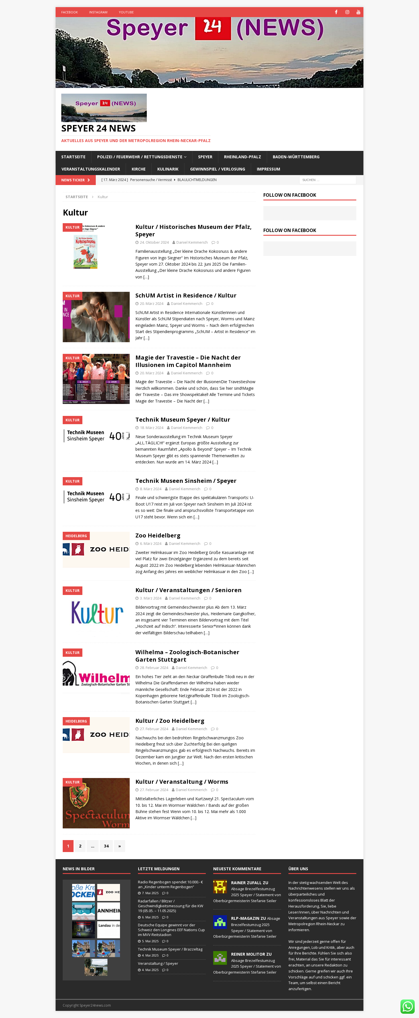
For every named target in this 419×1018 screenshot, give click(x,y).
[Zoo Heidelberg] (108, 892)
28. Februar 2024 (154, 667)
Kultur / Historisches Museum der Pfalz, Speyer (193, 230)
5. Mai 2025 (150, 941)
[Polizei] (83, 948)
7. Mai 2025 (150, 893)
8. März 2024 (150, 488)
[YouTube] (358, 12)
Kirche (139, 169)
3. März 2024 (150, 598)
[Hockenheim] (83, 892)
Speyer (205, 156)
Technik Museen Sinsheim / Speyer (186, 481)
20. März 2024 (151, 303)
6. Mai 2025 (150, 917)
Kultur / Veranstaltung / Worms (181, 781)
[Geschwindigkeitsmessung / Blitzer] (96, 967)
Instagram (98, 12)
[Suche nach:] (327, 179)
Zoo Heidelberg (157, 535)
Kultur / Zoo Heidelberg (169, 720)
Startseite (73, 156)
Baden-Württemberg (296, 156)
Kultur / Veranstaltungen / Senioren (188, 590)
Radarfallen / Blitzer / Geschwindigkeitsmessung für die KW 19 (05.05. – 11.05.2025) (170, 905)
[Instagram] (347, 12)
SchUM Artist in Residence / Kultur (186, 295)
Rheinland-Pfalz (242, 156)
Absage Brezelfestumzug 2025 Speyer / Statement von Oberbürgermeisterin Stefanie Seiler (247, 894)
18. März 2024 (151, 427)
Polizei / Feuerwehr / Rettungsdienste (139, 156)
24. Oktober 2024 (154, 242)
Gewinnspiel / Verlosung (217, 169)
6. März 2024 (150, 543)
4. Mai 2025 (150, 955)
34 (106, 846)
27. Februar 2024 (154, 728)
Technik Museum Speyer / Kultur (182, 419)
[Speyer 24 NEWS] (209, 84)
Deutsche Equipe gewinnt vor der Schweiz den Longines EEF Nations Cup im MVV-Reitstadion (171, 929)
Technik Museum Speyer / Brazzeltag (170, 949)
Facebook (69, 12)
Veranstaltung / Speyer (158, 963)
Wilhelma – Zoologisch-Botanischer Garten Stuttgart (187, 655)
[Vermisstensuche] (83, 929)
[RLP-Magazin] (220, 926)
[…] (146, 277)
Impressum (268, 169)
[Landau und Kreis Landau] (108, 929)
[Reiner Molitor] (220, 961)
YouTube (126, 12)
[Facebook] (336, 12)
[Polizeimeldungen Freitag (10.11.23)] (108, 948)
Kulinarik (167, 169)
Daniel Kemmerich (192, 242)
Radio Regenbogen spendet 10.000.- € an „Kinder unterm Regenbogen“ (170, 884)
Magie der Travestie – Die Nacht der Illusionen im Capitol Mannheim (188, 361)
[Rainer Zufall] (220, 890)
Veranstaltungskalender (91, 169)
